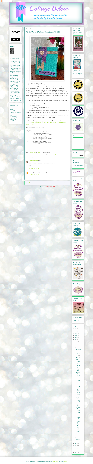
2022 (76, 331)
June (77, 355)
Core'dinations (40, 154)
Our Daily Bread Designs (52, 154)
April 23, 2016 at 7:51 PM (34, 168)
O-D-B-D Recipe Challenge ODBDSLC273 (78, 411)
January (78, 439)
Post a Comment (30, 176)
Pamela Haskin (14, 55)
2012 (76, 450)
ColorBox (35, 154)
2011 (76, 452)
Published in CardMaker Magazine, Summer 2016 (78, 378)
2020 (76, 335)
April (77, 359)
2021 (76, 333)
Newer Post (28, 182)
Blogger (65, 461)
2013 (76, 448)
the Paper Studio (60, 154)
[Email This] (44, 152)
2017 (76, 342)
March (77, 434)
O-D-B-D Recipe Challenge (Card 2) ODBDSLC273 (78, 390)
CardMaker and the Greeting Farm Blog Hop (78, 366)
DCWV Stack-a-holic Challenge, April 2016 (78, 401)
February (78, 436)
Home (47, 182)
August (77, 353)
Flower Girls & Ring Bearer (78, 429)
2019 (76, 337)
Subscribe (15, 39)
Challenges (31, 154)
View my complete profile (15, 100)
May (77, 357)
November (78, 346)
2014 (76, 445)
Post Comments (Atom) (50, 186)
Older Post (66, 182)
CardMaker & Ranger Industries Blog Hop (78, 421)
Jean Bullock (31, 171)
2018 (76, 339)
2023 (76, 328)
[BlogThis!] (45, 152)
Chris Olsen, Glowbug (33, 160)
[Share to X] (46, 152)
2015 (76, 443)
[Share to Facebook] (47, 152)
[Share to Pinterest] (49, 152)
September (78, 349)
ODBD (45, 154)
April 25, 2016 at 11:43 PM (34, 174)
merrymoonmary (55, 461)
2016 (76, 344)
